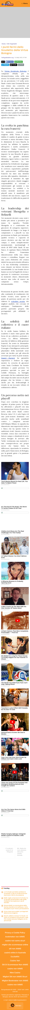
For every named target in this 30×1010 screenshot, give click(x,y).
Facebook (10, 61)
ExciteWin (15, 957)
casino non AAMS (15, 969)
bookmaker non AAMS (15, 937)
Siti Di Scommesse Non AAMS (15, 965)
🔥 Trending (5, 888)
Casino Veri (15, 961)
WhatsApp (19, 61)
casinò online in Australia (15, 953)
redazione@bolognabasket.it (17, 1000)
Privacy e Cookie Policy (15, 933)
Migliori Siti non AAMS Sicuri (15, 977)
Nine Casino (15, 973)
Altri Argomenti (12, 44)
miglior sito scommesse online (15, 945)
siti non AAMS (15, 949)
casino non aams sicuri (15, 941)
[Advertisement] (15, 22)
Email (21, 64)
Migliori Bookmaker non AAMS (15, 981)
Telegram (5, 64)
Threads (14, 64)
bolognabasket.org (8, 57)
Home (3, 44)
